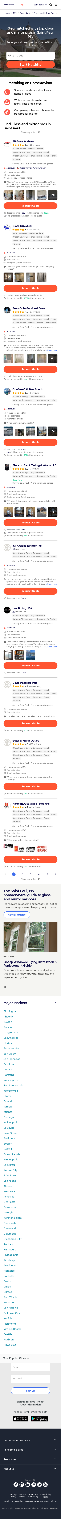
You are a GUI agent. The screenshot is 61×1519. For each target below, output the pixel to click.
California (22, 1495)
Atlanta (8, 1112)
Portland (9, 1244)
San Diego (10, 1053)
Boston (8, 1143)
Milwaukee (10, 1344)
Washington (11, 1080)
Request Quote (30, 205)
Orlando (8, 1101)
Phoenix (8, 1016)
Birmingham (11, 1011)
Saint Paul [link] (25, 13)
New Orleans (11, 1133)
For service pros (13, 1449)
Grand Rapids (12, 1154)
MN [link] (15, 13)
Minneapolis (11, 1159)
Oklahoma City (12, 1239)
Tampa (8, 1106)
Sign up (30, 1390)
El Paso (8, 1292)
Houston (9, 1302)
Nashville (9, 1276)
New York (9, 1191)
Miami (7, 1096)
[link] (30, 152)
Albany (8, 1186)
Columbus (10, 1233)
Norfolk (8, 1318)
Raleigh (8, 1212)
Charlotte (9, 1202)
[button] (8, 195)
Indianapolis (11, 1122)
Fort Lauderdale (13, 1085)
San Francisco (12, 1059)
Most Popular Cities (14, 1358)
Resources (10, 1459)
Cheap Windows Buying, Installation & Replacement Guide (30, 963)
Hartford (9, 1074)
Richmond (10, 1323)
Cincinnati (10, 1223)
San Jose (9, 1064)
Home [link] (7, 13)
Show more (52, 350)
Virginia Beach (12, 1329)
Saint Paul (9, 1164)
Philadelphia (11, 1254)
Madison (9, 1339)
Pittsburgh (10, 1260)
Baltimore (9, 1138)
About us (9, 1468)
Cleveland (10, 1228)
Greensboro (11, 1207)
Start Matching (30, 64)
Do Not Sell (33, 1495)
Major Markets (15, 1003)
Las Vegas (10, 1180)
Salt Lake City (12, 1313)
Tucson (8, 1022)
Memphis (9, 1270)
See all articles (17, 914)
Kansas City (10, 1170)
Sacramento (11, 1048)
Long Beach (11, 1032)
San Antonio (11, 1307)
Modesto (9, 1043)
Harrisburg (10, 1249)
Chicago (9, 1117)
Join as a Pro (40, 4)
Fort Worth (10, 1297)
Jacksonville (11, 1090)
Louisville (9, 1127)
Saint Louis (10, 1175)
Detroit (8, 1149)
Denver (8, 1069)
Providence (10, 1265)
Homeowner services (17, 1440)
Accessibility (45, 1495)
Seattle (8, 1334)
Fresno (8, 1027)
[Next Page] (55, 874)
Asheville (9, 1196)
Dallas (7, 1286)
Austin (7, 1281)
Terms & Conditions (48, 1501)
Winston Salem (13, 1217)
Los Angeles (11, 1037)
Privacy (13, 1495)
